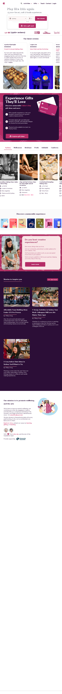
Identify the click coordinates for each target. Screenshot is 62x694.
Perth (36, 148)
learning (29, 423)
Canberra (54, 148)
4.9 (15, 33)
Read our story (8, 423)
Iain (17, 434)
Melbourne (18, 148)
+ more (9, 62)
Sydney (8, 148)
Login (54, 3)
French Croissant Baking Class (13, 49)
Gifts (35, 3)
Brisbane (28, 148)
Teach (42, 3)
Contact (48, 3)
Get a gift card (27, 26)
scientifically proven (16, 415)
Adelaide (44, 148)
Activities (27, 3)
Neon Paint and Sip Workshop (39, 49)
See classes (41, 18)
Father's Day (26, 106)
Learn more (35, 264)
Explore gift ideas (17, 136)
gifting (6, 424)
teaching (13, 424)
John (14, 434)
